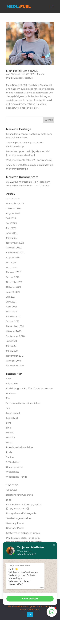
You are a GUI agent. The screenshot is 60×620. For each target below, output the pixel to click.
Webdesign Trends (16, 476)
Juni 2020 (11, 341)
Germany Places (15, 523)
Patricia (10, 437)
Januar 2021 (12, 321)
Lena (8, 422)
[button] (54, 544)
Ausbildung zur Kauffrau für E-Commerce (29, 388)
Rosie (9, 452)
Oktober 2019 (13, 360)
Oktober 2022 (13, 247)
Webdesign (12, 471)
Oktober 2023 (13, 208)
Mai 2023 (11, 228)
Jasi (8, 408)
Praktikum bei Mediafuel (19, 77)
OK (30, 614)
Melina (40, 74)
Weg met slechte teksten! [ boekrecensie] (29, 160)
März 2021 (11, 311)
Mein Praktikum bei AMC (22, 70)
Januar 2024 (13, 198)
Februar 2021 (13, 316)
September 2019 (15, 365)
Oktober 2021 (13, 287)
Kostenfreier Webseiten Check (23, 532)
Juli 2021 (10, 296)
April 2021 (11, 306)
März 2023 (11, 237)
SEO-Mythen (13, 462)
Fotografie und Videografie (21, 513)
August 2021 (13, 292)
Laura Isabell (13, 413)
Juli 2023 (11, 218)
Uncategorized (14, 467)
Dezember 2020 (15, 326)
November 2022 (15, 242)
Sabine (10, 457)
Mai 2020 (11, 345)
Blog (9, 499)
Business (11, 393)
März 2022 (11, 267)
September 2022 (15, 252)
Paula (9, 442)
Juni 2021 (11, 301)
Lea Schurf (12, 418)
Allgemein (12, 383)
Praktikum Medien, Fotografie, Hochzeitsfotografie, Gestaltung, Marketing (24, 541)
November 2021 (14, 282)
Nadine (15, 74)
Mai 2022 (11, 262)
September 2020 (15, 336)
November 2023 (15, 203)
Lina (8, 427)
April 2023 (11, 233)
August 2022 (13, 257)
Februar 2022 (13, 272)
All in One (11, 489)
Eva (8, 398)
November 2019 (15, 355)
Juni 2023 (11, 223)
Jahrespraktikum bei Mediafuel (23, 403)
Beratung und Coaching (19, 494)
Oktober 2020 (13, 331)
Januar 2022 (13, 277)
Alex (8, 378)
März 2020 (12, 350)
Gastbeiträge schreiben (19, 518)
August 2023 (13, 213)
